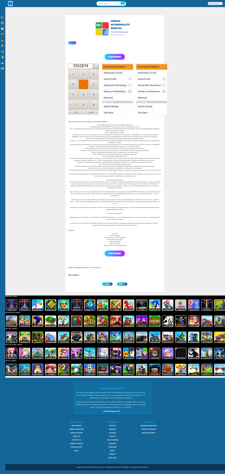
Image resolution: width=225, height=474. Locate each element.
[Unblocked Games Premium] (3, 68)
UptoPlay (112, 433)
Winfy (112, 451)
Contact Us (76, 440)
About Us (76, 436)
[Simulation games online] (3, 46)
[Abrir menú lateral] (2, 3)
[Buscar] (122, 3)
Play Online (115, 57)
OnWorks (112, 429)
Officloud (112, 458)
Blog (76, 451)
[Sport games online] (3, 51)
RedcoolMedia (112, 440)
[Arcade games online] (3, 23)
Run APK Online (76, 433)
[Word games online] (3, 63)
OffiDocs (112, 426)
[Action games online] (3, 17)
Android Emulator (76, 429)
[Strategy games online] (3, 57)
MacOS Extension (148, 433)
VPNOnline (112, 447)
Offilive (112, 436)
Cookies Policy (76, 447)
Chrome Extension (148, 429)
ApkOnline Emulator (148, 426)
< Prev (107, 284)
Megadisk (112, 443)
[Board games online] (3, 28)
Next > (122, 284)
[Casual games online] (3, 34)
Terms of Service (76, 443)
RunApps (112, 454)
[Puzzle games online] (3, 40)
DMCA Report (76, 426)
